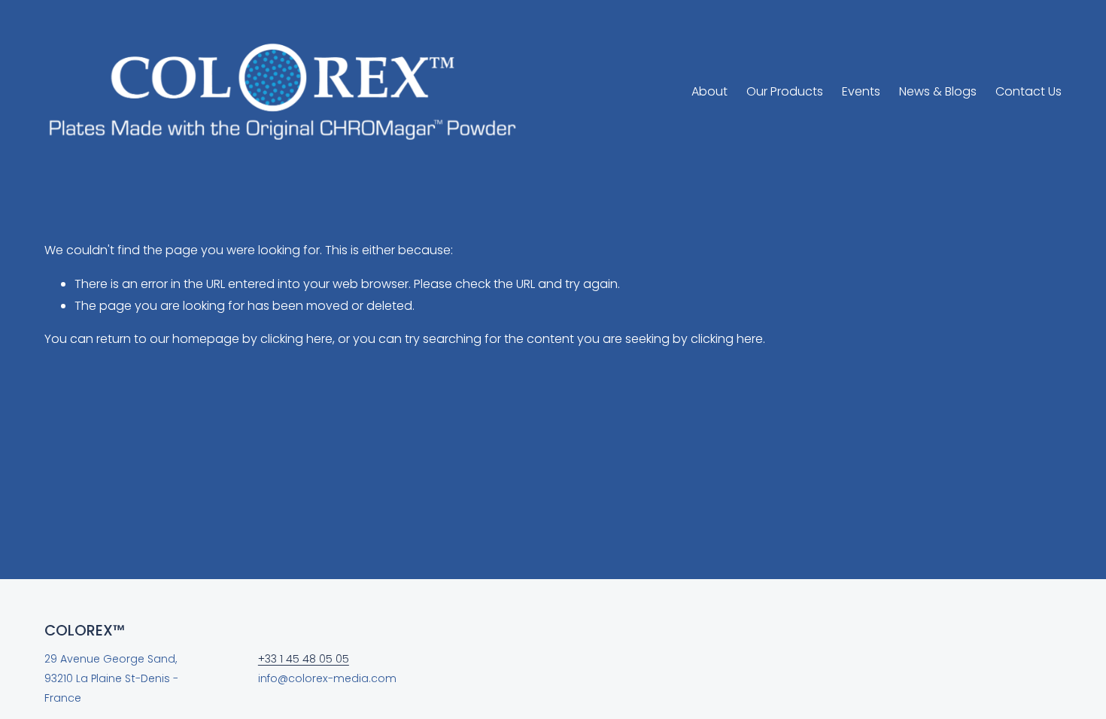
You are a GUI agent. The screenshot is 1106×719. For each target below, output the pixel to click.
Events (861, 91)
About (709, 91)
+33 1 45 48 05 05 (303, 658)
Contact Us (1028, 91)
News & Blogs (938, 91)
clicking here (296, 338)
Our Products (784, 91)
